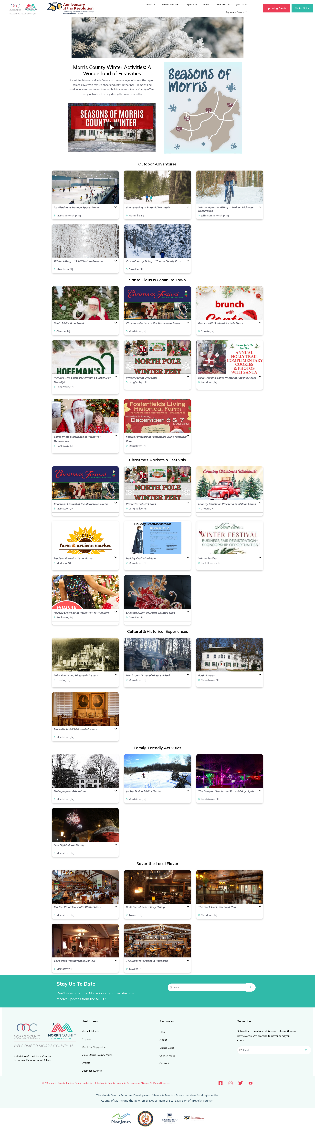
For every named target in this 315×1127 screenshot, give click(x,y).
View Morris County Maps (97, 1054)
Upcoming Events (276, 8)
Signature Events (234, 12)
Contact (164, 1063)
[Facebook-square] (220, 1083)
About (149, 4)
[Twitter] (240, 1083)
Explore (190, 4)
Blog (162, 1032)
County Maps (167, 1055)
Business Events (92, 1070)
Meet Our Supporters (94, 1047)
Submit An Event (170, 4)
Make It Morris (90, 1031)
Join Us (240, 4)
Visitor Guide (302, 8)
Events (86, 1062)
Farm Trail (221, 4)
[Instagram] (230, 1083)
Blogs (206, 4)
